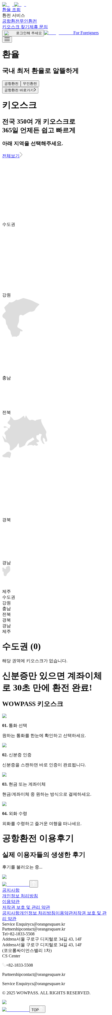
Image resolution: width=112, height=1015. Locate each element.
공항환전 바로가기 (19, 90)
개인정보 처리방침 (20, 896)
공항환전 (11, 21)
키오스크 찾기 (15, 26)
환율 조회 (11, 9)
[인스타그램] (15, 884)
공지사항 (11, 890)
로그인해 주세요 (29, 33)
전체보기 (11, 156)
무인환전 (28, 21)
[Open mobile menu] (7, 39)
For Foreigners (86, 32)
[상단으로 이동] (33, 884)
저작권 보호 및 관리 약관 (26, 907)
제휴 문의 (38, 26)
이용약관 (11, 901)
